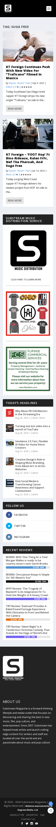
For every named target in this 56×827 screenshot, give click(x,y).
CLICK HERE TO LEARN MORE (26, 279)
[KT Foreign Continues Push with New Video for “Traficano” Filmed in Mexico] (28, 46)
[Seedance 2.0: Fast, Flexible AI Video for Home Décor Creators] (10, 443)
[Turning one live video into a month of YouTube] (10, 428)
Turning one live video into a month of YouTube (32, 427)
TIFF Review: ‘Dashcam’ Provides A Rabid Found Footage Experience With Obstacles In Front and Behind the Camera (27, 610)
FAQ (42, 814)
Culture (34, 417)
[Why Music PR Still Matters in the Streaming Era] (10, 413)
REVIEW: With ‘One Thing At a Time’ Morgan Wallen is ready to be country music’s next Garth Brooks (27, 560)
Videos (9, 86)
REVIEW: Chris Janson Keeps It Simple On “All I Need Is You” (27, 576)
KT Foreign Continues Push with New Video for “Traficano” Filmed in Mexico (28, 72)
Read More (15, 108)
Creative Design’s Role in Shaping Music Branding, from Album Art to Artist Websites (30, 464)
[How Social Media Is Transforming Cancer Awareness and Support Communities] (10, 483)
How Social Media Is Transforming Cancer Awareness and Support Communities (29, 486)
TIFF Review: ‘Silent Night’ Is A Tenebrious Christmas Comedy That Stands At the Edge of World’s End (28, 630)
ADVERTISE (32, 814)
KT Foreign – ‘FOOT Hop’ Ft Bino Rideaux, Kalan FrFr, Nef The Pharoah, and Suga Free (28, 160)
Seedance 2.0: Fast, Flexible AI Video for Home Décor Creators (31, 445)
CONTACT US (28, 819)
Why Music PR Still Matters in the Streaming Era (31, 412)
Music (9, 174)
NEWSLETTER (17, 814)
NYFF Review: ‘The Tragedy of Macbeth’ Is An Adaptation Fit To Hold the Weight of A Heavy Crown (27, 592)
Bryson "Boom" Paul (19, 83)
